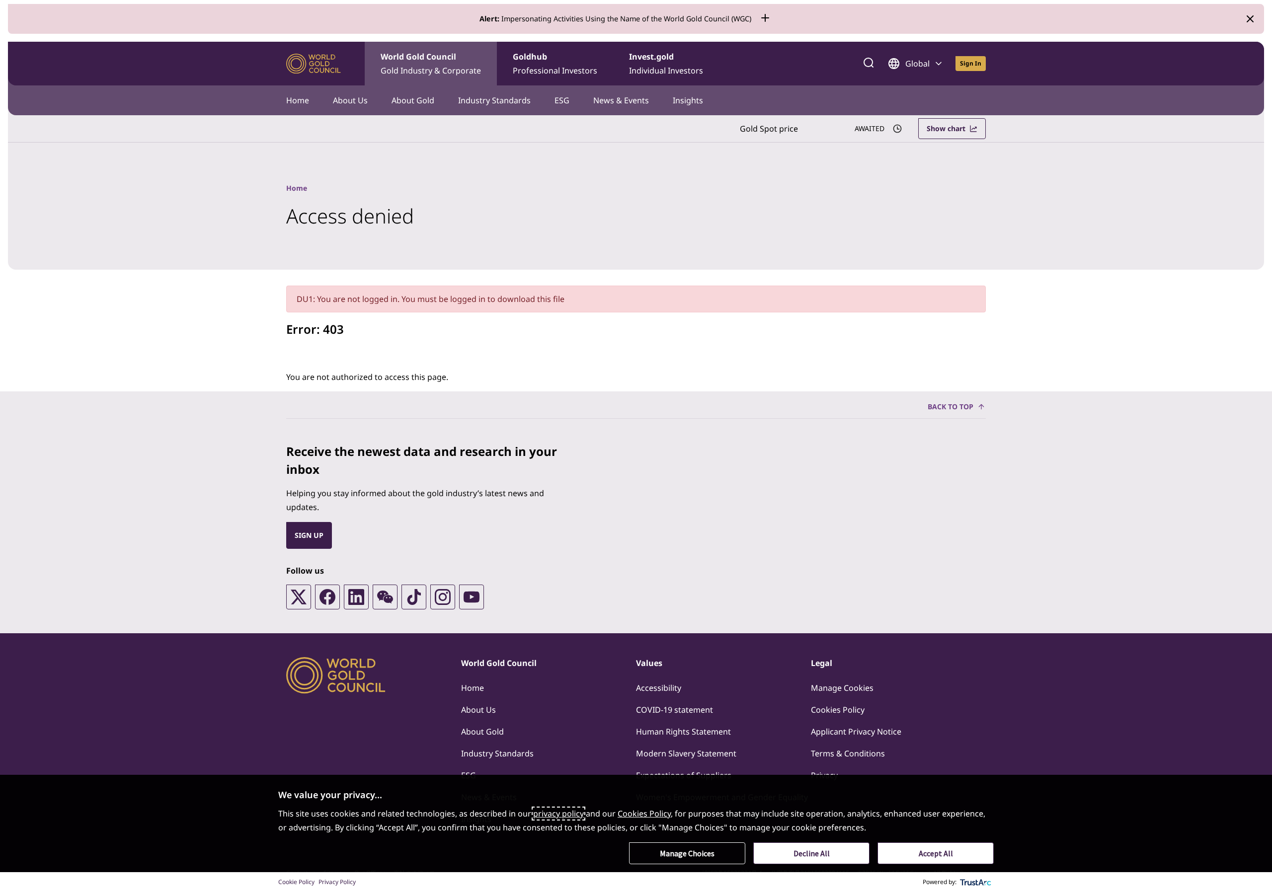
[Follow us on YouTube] (471, 597)
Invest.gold (666, 63)
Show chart (946, 128)
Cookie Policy (296, 882)
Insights (688, 100)
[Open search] (868, 63)
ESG (562, 100)
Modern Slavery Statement (686, 753)
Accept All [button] (936, 853)
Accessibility (658, 687)
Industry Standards (494, 100)
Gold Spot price (769, 128)
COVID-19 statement (674, 709)
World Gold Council (431, 63)
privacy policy (558, 813)
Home (297, 100)
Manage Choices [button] (687, 853)
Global (917, 63)
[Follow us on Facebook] (327, 597)
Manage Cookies (842, 687)
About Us (350, 100)
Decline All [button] (812, 853)
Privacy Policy (337, 882)
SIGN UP (309, 535)
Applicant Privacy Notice (856, 731)
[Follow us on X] (298, 597)
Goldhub (555, 63)
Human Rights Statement (683, 731)
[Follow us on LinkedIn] (356, 597)
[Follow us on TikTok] (413, 597)
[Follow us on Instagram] (442, 597)
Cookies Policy (838, 709)
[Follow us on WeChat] (385, 597)
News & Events (621, 100)
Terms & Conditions (848, 753)
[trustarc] (975, 882)
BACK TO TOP (950, 406)
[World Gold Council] (313, 64)
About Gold (413, 100)
